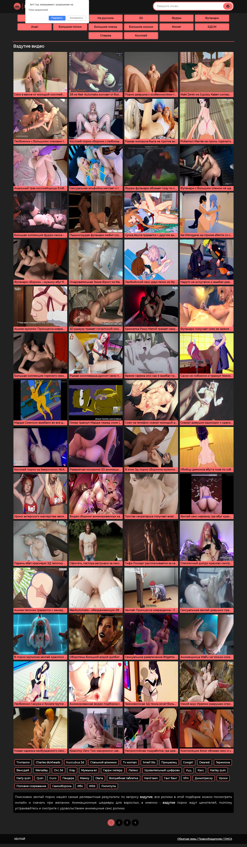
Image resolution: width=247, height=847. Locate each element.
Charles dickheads (48, 762)
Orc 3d (58, 770)
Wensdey (41, 770)
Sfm (186, 778)
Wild (92, 786)
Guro (52, 778)
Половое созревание (31, 786)
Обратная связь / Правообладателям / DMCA (204, 838)
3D (141, 18)
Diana (99, 778)
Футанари (212, 18)
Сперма (105, 35)
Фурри (176, 18)
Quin (40, 778)
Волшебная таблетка (123, 778)
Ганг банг (170, 778)
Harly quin (23, 778)
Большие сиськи (141, 26)
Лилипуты (108, 786)
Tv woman (130, 762)
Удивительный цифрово (162, 770)
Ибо (80, 786)
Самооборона (61, 786)
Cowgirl (188, 762)
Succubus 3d (75, 762)
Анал (34, 26)
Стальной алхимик (103, 762)
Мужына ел (89, 770)
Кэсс (201, 770)
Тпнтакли (23, 762)
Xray (72, 770)
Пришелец (169, 762)
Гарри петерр (112, 770)
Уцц (189, 770)
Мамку (84, 778)
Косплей (141, 35)
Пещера (68, 778)
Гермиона (223, 762)
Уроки (223, 778)
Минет (176, 26)
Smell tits (149, 762)
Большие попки (70, 26)
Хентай (19, 838)
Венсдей (22, 770)
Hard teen (151, 778)
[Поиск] (228, 6)
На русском (105, 18)
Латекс (133, 770)
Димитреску (204, 778)
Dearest (204, 762)
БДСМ (212, 26)
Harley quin (218, 770)
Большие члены (105, 26)
